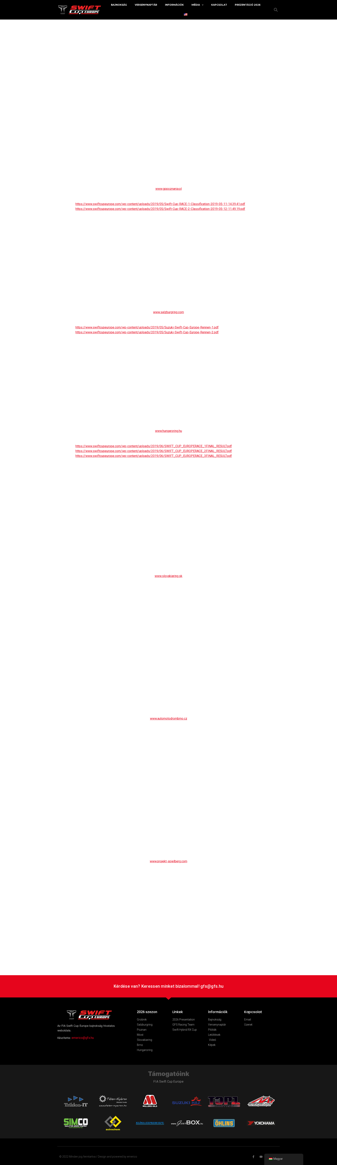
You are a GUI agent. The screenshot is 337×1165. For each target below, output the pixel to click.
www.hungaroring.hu (168, 431)
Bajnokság (119, 4)
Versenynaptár (146, 4)
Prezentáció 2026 (247, 4)
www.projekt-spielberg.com (168, 861)
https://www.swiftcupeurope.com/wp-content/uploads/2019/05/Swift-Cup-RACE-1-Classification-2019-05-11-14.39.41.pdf (160, 204)
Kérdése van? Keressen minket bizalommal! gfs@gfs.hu (168, 986)
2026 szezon (147, 1012)
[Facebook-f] (253, 1156)
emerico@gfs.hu (83, 1038)
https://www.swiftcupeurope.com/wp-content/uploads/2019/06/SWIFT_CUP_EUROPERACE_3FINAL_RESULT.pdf (153, 456)
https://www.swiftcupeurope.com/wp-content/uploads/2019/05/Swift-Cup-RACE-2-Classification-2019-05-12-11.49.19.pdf (160, 209)
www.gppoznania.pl (168, 189)
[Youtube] (261, 1156)
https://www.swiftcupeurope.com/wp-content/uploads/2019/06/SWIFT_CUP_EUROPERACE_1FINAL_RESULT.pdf (153, 446)
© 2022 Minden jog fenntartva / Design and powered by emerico (98, 1156)
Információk (174, 4)
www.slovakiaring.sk (168, 576)
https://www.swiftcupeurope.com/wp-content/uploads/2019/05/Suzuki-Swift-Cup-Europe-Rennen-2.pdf (147, 332)
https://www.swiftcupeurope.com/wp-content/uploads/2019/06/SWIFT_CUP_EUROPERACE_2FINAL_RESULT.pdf (153, 451)
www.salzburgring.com (168, 312)
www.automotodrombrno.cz (168, 718)
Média (196, 4)
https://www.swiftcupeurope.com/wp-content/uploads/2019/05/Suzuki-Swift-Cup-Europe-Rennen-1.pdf (147, 327)
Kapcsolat (219, 4)
